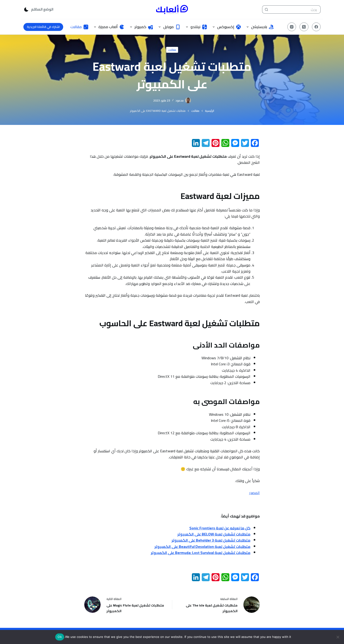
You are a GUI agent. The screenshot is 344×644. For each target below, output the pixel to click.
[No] (338, 637)
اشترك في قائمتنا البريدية (43, 27)
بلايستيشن (259, 26)
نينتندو (195, 26)
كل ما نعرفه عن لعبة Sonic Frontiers (219, 528)
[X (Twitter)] (304, 26)
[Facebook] (316, 26)
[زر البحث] (266, 9)
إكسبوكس (225, 26)
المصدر (254, 492)
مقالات (76, 26)
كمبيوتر (140, 26)
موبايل (168, 26)
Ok (60, 637)
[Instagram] (291, 26)
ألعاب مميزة (108, 26)
